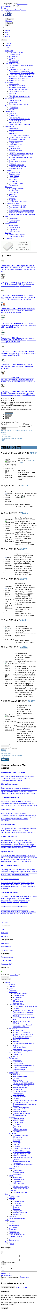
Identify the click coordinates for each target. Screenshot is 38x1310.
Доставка (23, 10)
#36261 (24, 620)
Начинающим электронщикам (11, 438)
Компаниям (5, 943)
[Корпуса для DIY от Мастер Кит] (16, 250)
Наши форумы (6, 436)
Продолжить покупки (8, 1287)
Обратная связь (6, 960)
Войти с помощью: (7, 1268)
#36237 (23, 549)
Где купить (11, 10)
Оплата (17, 10)
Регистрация (27, 430)
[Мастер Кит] (6, 15)
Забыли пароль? (6, 430)
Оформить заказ (21, 1287)
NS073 (3, 440)
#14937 (33, 453)
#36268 (24, 647)
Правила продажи (7, 957)
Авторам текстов (7, 950)
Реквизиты (4, 933)
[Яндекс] (3, 1270)
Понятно (4, 1308)
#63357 (31, 701)
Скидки (4, 10)
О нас (3, 929)
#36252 (23, 579)
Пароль (3, 1258)
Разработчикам (6, 947)
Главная (3, 434)
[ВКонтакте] (2, 1270)
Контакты (4, 936)
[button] (9, 19)
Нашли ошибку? (6, 964)
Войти (3, 1264)
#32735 (24, 513)
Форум (3, 432)
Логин (3, 1254)
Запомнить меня (8, 1262)
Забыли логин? (18, 430)
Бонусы (3, 8)
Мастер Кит (14, 975)
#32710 (24, 485)
